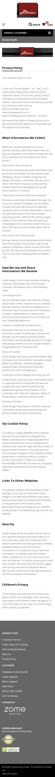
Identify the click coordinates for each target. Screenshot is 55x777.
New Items (7, 686)
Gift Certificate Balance (14, 649)
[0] (44, 24)
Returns (6, 654)
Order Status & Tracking (15, 644)
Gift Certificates (10, 695)
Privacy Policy (9, 658)
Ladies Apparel (10, 676)
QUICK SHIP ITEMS (12, 691)
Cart (50, 24)
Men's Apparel (9, 681)
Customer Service (11, 639)
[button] (27, 32)
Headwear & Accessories (15, 671)
